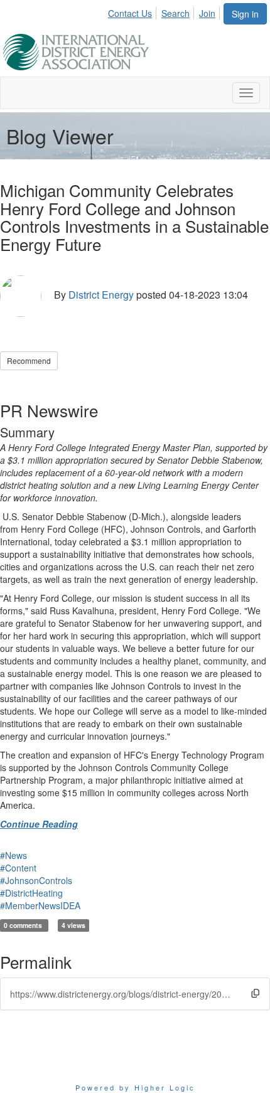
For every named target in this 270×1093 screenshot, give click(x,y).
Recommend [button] (29, 360)
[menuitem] (133, 11)
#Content (18, 867)
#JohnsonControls (36, 880)
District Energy (101, 294)
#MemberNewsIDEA (40, 905)
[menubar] (165, 11)
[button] (255, 993)
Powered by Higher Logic (135, 1087)
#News (13, 855)
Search (175, 13)
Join (207, 13)
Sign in (245, 14)
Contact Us (130, 13)
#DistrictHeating (31, 893)
